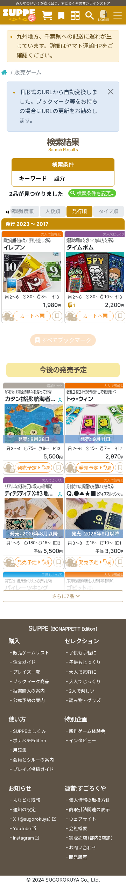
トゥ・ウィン (79, 399)
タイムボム (80, 247)
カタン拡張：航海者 (27, 399)
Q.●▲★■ (81, 493)
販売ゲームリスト (31, 652)
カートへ (30, 316)
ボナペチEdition (29, 740)
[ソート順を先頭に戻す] (7, 211)
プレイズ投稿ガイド (33, 769)
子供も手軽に (82, 652)
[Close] (110, 91)
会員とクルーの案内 (33, 760)
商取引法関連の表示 (89, 809)
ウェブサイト (82, 819)
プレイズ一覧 (26, 672)
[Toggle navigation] (118, 15)
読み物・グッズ (85, 700)
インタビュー (82, 740)
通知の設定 (24, 809)
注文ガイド (24, 662)
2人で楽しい (81, 691)
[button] (92, 193)
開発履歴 (78, 857)
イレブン (14, 247)
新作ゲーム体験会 (87, 731)
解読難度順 (21, 211)
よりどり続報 (26, 800)
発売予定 (27, 467)
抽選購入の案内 (29, 691)
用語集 (20, 750)
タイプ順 (108, 211)
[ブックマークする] (57, 316)
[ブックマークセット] (61, 15)
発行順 (79, 211)
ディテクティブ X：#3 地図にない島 (36, 493)
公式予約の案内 (29, 700)
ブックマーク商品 (31, 681)
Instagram (23, 838)
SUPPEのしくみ (29, 731)
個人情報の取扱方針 (89, 800)
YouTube (22, 828)
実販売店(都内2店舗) (91, 838)
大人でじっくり (85, 681)
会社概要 (78, 828)
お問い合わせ (82, 847)
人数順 (53, 211)
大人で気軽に (82, 672)
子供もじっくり (85, 662)
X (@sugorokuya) (32, 819)
